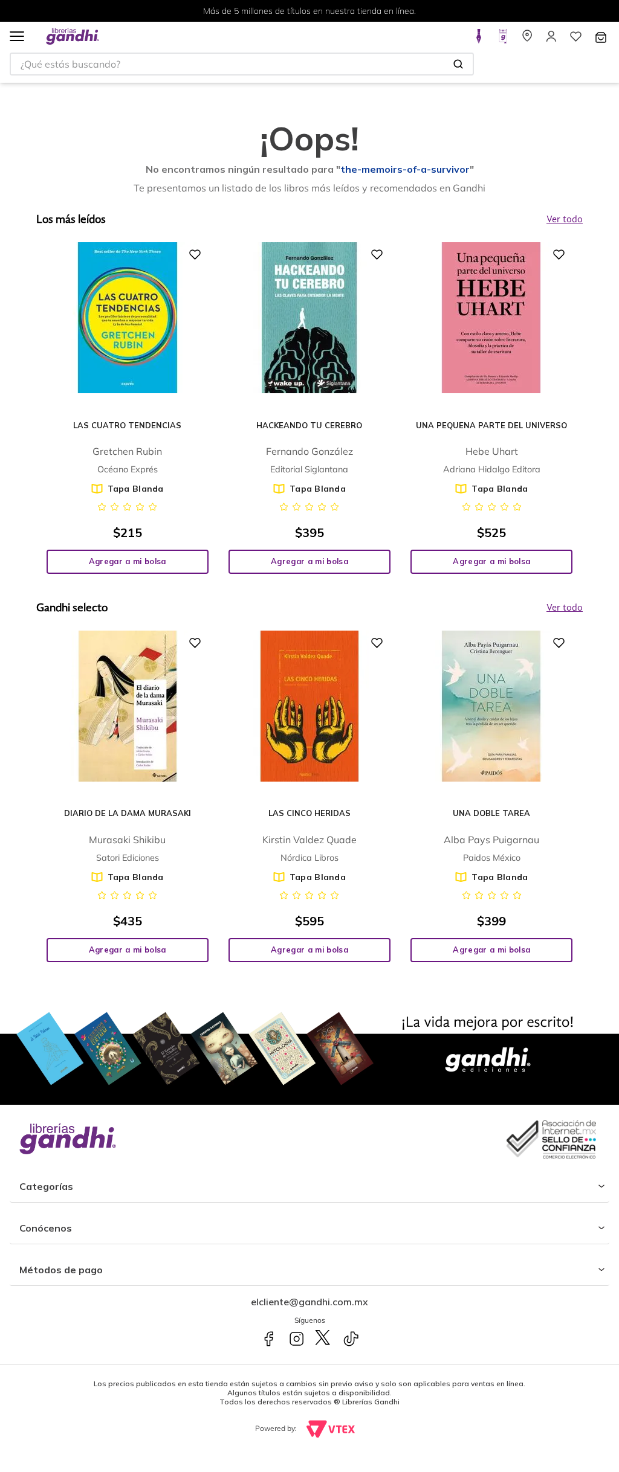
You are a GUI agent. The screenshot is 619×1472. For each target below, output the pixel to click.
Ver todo (564, 608)
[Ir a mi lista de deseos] (575, 40)
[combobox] (242, 64)
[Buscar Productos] (458, 64)
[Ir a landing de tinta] (479, 40)
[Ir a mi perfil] (551, 40)
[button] (17, 37)
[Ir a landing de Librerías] (527, 40)
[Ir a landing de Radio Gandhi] (503, 40)
